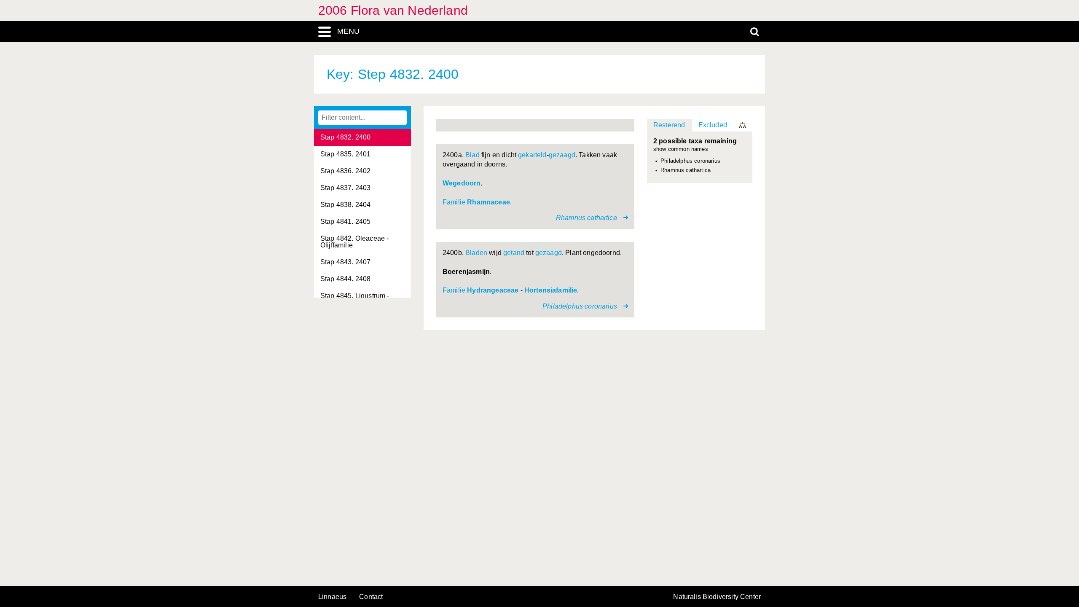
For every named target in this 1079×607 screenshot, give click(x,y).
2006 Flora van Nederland (393, 10)
